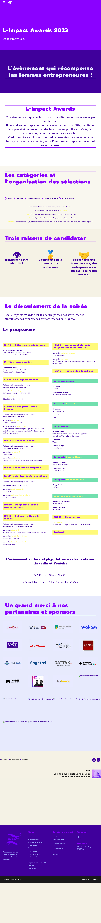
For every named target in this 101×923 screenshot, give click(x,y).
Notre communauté (34, 848)
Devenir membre (33, 845)
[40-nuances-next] (38, 681)
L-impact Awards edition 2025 (37, 863)
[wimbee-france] (12, 681)
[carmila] (12, 627)
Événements (32, 868)
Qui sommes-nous (33, 840)
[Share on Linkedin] (94, 760)
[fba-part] (66, 706)
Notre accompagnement (36, 842)
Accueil (30, 837)
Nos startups (34, 851)
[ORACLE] (38, 645)
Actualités (31, 865)
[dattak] (63, 663)
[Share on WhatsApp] (98, 760)
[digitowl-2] (12, 663)
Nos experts (33, 857)
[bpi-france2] (63, 681)
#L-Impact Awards (14, 759)
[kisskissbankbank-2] (88, 663)
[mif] (63, 645)
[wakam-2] (88, 627)
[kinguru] (41, 729)
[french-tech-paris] (16, 706)
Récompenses (25, 759)
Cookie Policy (95, 879)
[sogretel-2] (38, 663)
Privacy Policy (85, 879)
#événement (4, 759)
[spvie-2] (12, 645)
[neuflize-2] (63, 627)
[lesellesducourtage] (41, 706)
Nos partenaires (35, 854)
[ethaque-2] (88, 645)
